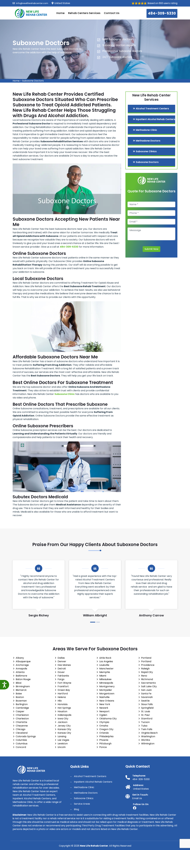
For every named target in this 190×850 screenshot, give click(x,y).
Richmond (147, 679)
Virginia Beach (149, 733)
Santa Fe (146, 693)
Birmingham (23, 686)
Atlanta (20, 672)
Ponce (103, 747)
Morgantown (106, 693)
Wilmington (147, 743)
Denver (62, 661)
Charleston (22, 715)
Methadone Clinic (146, 130)
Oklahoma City (108, 718)
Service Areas (82, 804)
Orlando (104, 733)
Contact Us (111, 13)
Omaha (103, 725)
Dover (61, 672)
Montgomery (107, 686)
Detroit (62, 668)
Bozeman (21, 700)
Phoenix (103, 740)
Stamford (146, 718)
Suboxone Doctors (33, 80)
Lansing (62, 736)
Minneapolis (106, 683)
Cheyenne (22, 725)
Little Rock (105, 658)
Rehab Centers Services (84, 13)
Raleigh (145, 668)
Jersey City (64, 725)
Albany (20, 658)
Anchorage (22, 665)
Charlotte (21, 722)
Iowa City (63, 718)
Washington (148, 736)
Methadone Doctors (148, 140)
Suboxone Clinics (146, 151)
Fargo (61, 679)
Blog (76, 809)
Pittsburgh (105, 743)
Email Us (137, 798)
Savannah (147, 697)
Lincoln (62, 747)
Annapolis (21, 668)
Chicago (20, 729)
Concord (21, 747)
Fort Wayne (64, 683)
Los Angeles (106, 661)
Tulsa (144, 725)
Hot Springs (64, 708)
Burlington (22, 704)
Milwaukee (105, 679)
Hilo (60, 700)
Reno (144, 675)
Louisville (104, 665)
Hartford (63, 693)
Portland (146, 658)
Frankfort (63, 686)
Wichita (145, 740)
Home (60, 13)
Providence (147, 665)
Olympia (104, 722)
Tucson (145, 722)
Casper (20, 711)
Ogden (103, 715)
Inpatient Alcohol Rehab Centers (155, 119)
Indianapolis (64, 715)
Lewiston (63, 743)
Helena (62, 697)
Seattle (145, 700)
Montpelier (105, 690)
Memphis (104, 672)
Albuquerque (23, 661)
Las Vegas (63, 740)
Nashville (104, 697)
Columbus (21, 743)
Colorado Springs (26, 736)
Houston (62, 711)
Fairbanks (63, 675)
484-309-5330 (162, 13)
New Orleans (106, 700)
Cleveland (21, 733)
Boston (20, 697)
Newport (104, 711)
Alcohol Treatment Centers (152, 108)
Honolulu (63, 704)
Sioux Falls (147, 704)
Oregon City (106, 729)
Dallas (61, 658)
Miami (102, 675)
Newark (103, 708)
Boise (19, 693)
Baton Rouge (23, 679)
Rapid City (147, 672)
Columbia (21, 740)
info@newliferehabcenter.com (32, 3)
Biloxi (18, 683)
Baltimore (21, 675)
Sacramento (148, 683)
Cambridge (22, 708)
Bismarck (21, 690)
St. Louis (145, 711)
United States (141, 788)
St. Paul (145, 715)
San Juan (146, 690)
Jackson (62, 722)
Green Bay (64, 690)
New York (104, 704)
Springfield (147, 708)
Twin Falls (146, 729)
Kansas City (64, 729)
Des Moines (64, 665)
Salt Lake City (149, 686)
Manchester (106, 668)
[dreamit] (31, 13)
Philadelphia (106, 736)
